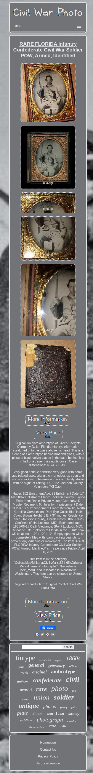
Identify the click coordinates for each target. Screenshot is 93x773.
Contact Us (48, 749)
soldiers (26, 720)
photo (59, 688)
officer (73, 666)
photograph (50, 720)
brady (21, 667)
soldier (64, 697)
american (55, 714)
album (37, 714)
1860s (73, 658)
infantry (73, 714)
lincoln (45, 659)
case (52, 726)
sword (25, 699)
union (42, 697)
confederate (47, 680)
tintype (25, 658)
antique (29, 705)
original (39, 672)
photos (49, 706)
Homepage (48, 742)
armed (26, 689)
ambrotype (63, 671)
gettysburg (56, 665)
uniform (22, 682)
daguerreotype (37, 727)
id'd (74, 690)
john (74, 707)
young (63, 707)
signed (58, 660)
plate (22, 713)
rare (41, 689)
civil (72, 679)
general (36, 665)
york (24, 673)
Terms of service (48, 763)
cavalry (71, 721)
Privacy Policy (48, 756)
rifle (63, 726)
